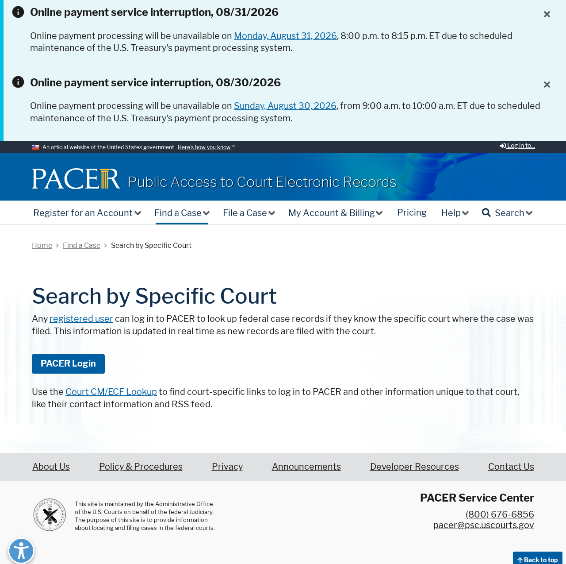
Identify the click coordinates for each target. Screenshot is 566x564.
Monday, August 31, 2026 (285, 36)
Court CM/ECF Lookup (111, 391)
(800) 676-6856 (500, 514)
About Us (51, 466)
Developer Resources (414, 466)
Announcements (306, 466)
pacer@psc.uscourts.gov (483, 525)
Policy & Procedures (141, 466)
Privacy (227, 466)
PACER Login (68, 363)
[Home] (76, 178)
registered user (81, 318)
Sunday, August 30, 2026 (285, 105)
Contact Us (511, 466)
